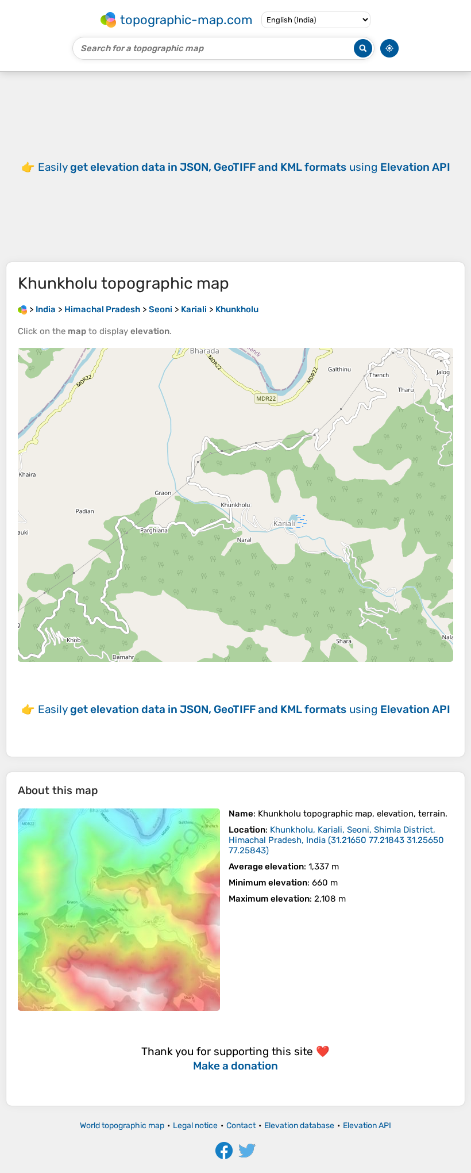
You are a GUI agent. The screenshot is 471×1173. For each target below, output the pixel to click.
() (336, 840)
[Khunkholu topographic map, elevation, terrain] (119, 909)
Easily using (244, 167)
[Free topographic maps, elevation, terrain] (22, 309)
